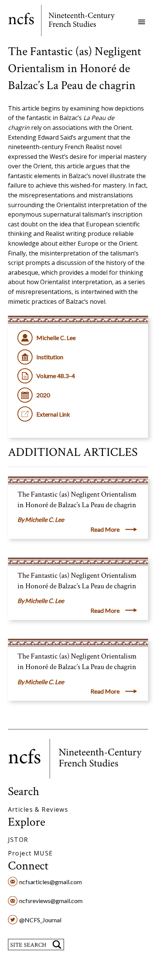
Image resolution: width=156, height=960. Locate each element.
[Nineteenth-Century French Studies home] (67, 22)
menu (141, 21)
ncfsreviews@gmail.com (51, 900)
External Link (53, 414)
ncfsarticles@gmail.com (50, 881)
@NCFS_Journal (40, 919)
